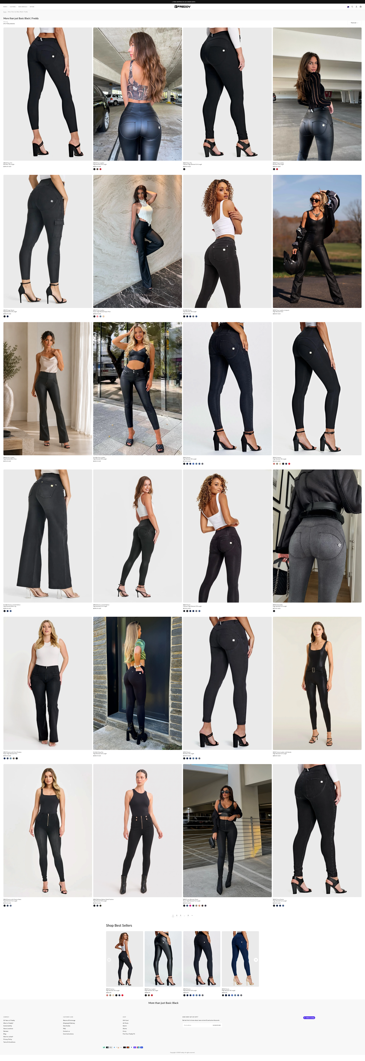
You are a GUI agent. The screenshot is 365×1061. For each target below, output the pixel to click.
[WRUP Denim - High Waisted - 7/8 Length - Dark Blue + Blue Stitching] (187, 464)
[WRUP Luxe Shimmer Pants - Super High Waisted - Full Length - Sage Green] (196, 906)
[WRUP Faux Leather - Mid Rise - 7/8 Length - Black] (274, 169)
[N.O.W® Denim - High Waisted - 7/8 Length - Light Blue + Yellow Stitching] (196, 316)
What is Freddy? (8, 1023)
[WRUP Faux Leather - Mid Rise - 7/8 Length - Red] (277, 169)
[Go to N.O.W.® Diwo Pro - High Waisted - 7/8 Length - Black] (137, 683)
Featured (353, 23)
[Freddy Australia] (182, 6)
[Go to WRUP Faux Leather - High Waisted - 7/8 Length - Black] (137, 94)
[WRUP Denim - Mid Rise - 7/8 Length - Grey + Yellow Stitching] (199, 758)
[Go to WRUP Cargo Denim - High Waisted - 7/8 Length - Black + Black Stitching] (47, 241)
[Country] (348, 7)
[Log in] (356, 7)
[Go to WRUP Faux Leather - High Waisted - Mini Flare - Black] (47, 388)
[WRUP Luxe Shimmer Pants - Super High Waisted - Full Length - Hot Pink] (190, 906)
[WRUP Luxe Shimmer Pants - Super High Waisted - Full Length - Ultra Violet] (205, 906)
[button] (352, 7)
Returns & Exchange (69, 1020)
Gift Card (125, 1020)
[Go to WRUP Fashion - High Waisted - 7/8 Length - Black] (317, 388)
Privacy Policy (7, 1039)
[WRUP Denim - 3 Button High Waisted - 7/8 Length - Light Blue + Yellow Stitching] (199, 611)
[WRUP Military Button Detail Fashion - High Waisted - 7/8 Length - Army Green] (100, 906)
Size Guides (66, 1026)
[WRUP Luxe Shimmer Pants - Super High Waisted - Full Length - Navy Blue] (187, 906)
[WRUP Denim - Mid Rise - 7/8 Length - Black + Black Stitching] (184, 758)
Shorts (125, 1028)
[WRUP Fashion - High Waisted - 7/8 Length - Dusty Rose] (274, 464)
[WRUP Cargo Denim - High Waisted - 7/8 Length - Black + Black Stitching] (5, 316)
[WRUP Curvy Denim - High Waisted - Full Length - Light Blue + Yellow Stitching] (283, 906)
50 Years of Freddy (9, 1020)
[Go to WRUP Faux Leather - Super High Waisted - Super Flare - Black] (137, 241)
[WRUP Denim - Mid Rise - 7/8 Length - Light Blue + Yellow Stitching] (196, 758)
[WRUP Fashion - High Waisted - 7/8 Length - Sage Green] (277, 464)
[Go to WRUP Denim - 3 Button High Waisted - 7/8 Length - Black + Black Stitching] (227, 536)
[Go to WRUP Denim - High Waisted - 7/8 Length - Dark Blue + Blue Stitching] (240, 959)
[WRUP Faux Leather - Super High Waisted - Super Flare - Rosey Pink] (97, 316)
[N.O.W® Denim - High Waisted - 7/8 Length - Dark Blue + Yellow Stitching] (190, 316)
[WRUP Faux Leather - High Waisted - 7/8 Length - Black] (94, 169)
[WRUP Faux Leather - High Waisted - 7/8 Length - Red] (100, 169)
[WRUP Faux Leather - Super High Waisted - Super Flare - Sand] (103, 316)
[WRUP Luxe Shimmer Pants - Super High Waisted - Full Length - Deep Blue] (193, 906)
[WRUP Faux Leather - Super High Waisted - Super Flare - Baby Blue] (100, 316)
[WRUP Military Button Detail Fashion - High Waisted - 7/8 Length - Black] (94, 906)
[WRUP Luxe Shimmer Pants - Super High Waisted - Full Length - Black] (184, 906)
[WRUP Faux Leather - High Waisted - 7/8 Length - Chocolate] (97, 169)
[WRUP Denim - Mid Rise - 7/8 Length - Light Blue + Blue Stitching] (193, 758)
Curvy (124, 1031)
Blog (4, 1034)
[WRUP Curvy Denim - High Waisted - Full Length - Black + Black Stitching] (274, 906)
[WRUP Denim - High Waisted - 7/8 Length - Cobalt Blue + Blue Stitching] (193, 464)
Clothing (13, 6)
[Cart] (361, 7)
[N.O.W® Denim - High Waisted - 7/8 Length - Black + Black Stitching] (184, 316)
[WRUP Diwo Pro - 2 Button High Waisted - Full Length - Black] (184, 169)
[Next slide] (256, 960)
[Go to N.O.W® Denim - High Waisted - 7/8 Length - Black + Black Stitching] (227, 241)
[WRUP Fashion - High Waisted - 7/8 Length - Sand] (280, 464)
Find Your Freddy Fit (129, 1034)
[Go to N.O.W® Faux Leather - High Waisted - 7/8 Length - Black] (137, 388)
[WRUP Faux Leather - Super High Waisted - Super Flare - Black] (94, 316)
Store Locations (8, 1028)
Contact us (66, 1031)
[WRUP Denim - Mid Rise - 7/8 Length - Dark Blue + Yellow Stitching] (190, 758)
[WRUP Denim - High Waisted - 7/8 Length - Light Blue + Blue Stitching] (196, 464)
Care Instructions (68, 1034)
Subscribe (217, 1025)
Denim (125, 1026)
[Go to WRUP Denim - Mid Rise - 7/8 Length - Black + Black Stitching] (227, 683)
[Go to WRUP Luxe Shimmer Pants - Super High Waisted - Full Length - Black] (227, 830)
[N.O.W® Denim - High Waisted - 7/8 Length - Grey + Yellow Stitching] (193, 316)
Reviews (5, 1031)
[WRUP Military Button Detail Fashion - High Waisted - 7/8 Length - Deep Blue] (97, 906)
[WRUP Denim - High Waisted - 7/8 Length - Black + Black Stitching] (184, 464)
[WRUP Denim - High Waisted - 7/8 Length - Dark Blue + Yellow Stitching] (190, 464)
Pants (5, 6)
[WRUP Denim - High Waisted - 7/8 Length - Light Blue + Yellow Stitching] (199, 464)
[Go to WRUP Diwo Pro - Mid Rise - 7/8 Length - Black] (47, 94)
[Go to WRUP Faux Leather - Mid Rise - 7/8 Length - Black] (317, 94)
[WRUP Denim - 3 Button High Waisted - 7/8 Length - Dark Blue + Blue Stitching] (190, 611)
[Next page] (192, 915)
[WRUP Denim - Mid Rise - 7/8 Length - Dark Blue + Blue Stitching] (187, 758)
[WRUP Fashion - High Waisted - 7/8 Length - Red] (289, 464)
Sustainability (7, 1026)
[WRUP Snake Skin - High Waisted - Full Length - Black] (274, 611)
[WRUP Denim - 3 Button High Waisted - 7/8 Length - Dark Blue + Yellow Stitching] (193, 611)
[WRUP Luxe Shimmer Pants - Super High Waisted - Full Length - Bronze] (202, 906)
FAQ (64, 1028)
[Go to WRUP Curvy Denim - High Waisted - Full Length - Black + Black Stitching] (317, 830)
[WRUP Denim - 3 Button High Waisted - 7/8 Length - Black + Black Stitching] (184, 611)
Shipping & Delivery (69, 1023)
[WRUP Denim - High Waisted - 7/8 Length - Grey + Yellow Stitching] (202, 464)
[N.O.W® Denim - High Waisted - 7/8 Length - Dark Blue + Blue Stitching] (187, 316)
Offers (32, 6)
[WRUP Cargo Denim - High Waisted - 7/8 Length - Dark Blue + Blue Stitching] (8, 316)
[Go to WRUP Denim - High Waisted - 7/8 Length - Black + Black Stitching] (227, 388)
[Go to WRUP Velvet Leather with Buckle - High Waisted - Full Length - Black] (317, 683)
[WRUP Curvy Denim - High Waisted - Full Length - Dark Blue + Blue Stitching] (277, 906)
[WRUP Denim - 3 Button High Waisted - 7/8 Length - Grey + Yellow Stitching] (196, 611)
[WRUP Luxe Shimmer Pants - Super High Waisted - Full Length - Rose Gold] (199, 906)
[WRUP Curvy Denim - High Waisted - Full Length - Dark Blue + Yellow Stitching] (280, 906)
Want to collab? (8, 1037)
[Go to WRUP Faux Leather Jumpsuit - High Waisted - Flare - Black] (317, 241)
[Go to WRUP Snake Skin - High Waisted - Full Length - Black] (317, 536)
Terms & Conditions (9, 1042)
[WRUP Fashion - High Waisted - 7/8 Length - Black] (283, 464)
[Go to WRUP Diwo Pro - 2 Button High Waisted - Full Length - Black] (227, 94)
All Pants (125, 1023)
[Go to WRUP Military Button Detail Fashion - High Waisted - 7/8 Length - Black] (137, 830)
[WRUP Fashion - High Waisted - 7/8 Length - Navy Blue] (286, 464)
